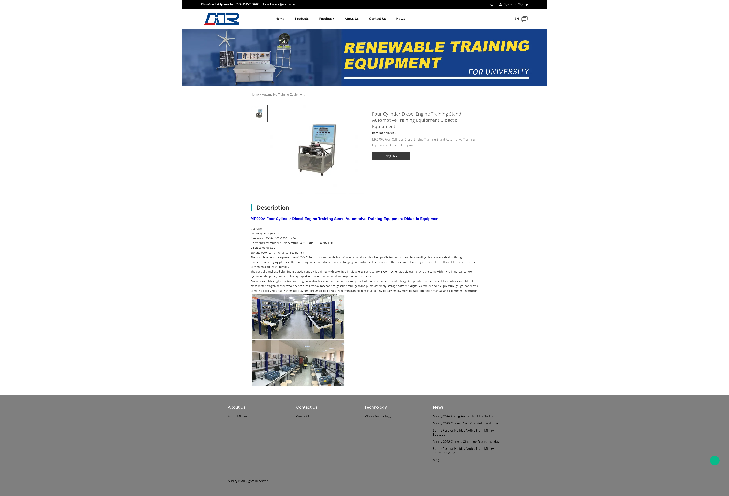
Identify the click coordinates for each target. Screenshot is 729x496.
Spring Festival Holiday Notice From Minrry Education (463, 432)
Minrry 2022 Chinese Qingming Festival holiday (466, 441)
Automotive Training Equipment (283, 94)
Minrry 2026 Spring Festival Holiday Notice (463, 416)
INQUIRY (391, 156)
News (400, 18)
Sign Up (523, 4)
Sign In (508, 4)
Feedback (326, 18)
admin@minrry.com (284, 4)
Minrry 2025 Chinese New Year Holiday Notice (465, 423)
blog (436, 460)
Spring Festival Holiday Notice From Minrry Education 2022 (463, 450)
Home (280, 18)
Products (302, 18)
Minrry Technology (377, 416)
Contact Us (377, 18)
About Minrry (237, 416)
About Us (352, 18)
